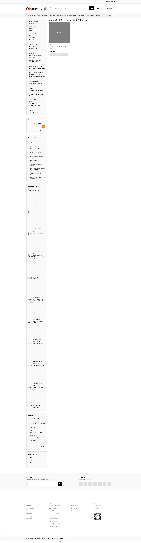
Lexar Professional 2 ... (37, 206)
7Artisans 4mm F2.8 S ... (37, 383)
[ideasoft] (63, 542)
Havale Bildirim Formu (31, 513)
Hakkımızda (51, 516)
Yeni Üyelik (28, 503)
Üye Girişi (28, 505)
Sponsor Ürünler (97, 503)
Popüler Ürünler (97, 510)
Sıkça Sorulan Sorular (54, 521)
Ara (43, 126)
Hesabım (73, 503)
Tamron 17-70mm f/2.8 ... (36, 295)
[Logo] (36, 8)
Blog (50, 503)
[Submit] (60, 484)
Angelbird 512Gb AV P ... (36, 317)
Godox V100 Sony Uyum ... (37, 251)
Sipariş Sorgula (29, 516)
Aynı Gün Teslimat (53, 526)
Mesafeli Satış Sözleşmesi (54, 505)
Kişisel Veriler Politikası (54, 513)
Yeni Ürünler (96, 508)
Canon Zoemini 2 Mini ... (36, 405)
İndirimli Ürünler (97, 505)
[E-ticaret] (70, 542)
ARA (92, 8)
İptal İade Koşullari (53, 510)
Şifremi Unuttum (30, 508)
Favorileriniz (74, 508)
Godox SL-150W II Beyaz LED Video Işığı (58, 47)
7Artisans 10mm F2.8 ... (37, 339)
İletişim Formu (29, 510)
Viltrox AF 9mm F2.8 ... (37, 228)
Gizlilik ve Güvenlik (53, 508)
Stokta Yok (59, 54)
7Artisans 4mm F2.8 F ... (37, 361)
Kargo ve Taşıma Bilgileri (54, 523)
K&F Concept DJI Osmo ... (36, 273)
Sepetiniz (73, 510)
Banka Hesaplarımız (53, 518)
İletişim (28, 521)
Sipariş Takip (74, 505)
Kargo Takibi (29, 518)
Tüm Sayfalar (41, 446)
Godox (51, 44)
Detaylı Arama (41, 130)
